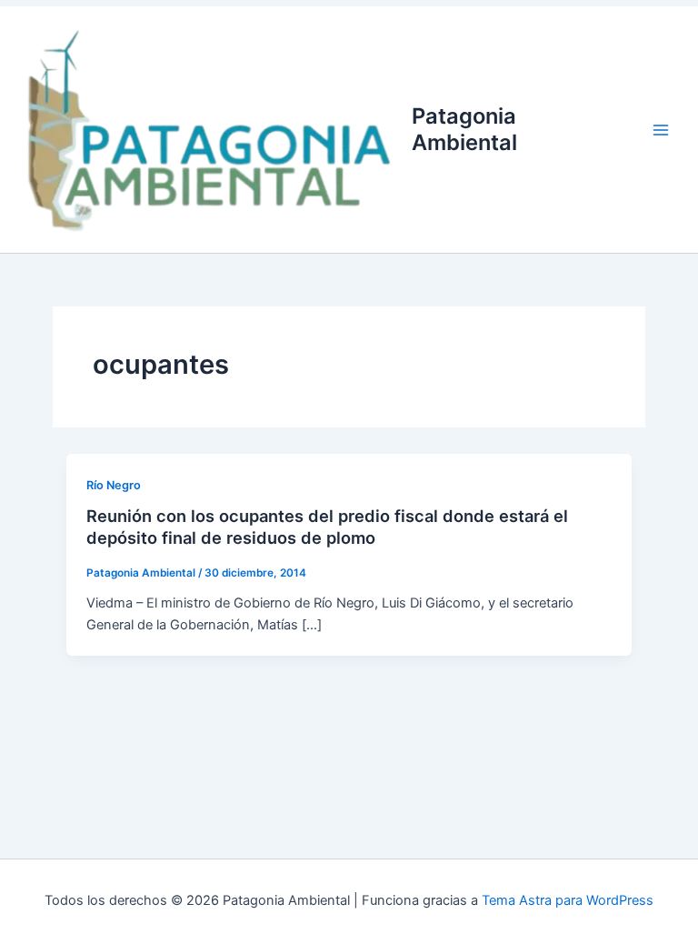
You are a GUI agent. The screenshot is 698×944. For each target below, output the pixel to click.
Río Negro (113, 485)
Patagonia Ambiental (464, 129)
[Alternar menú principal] (661, 130)
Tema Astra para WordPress (567, 900)
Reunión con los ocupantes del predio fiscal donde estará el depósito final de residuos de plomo (327, 526)
